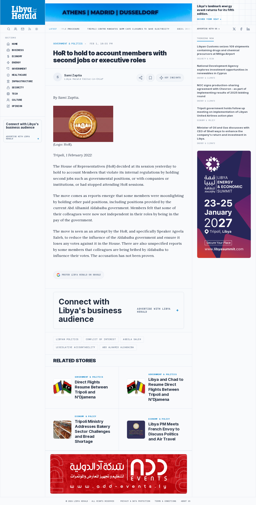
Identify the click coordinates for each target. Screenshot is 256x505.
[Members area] (15, 29)
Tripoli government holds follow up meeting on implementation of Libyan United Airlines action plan (222, 112)
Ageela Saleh (132, 339)
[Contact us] (22, 29)
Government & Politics (68, 43)
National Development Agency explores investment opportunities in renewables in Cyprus (222, 69)
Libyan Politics (67, 339)
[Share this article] (141, 78)
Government (19, 68)
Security (18, 87)
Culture (17, 100)
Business (18, 50)
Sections (10, 37)
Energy (16, 62)
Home (15, 44)
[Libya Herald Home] (22, 12)
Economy (17, 56)
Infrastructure (22, 81)
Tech (15, 93)
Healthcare (19, 75)
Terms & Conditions (165, 501)
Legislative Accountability (75, 347)
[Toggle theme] (36, 29)
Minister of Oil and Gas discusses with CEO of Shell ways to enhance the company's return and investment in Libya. (223, 133)
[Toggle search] (8, 29)
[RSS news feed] (29, 29)
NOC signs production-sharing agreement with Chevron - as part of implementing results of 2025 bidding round (223, 91)
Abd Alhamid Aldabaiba (118, 347)
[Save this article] (150, 78)
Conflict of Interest (101, 339)
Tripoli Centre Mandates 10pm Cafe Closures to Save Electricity (111, 29)
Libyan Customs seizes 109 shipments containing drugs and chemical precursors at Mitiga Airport (223, 50)
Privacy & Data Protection (135, 501)
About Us (185, 501)
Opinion (17, 106)
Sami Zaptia (73, 75)
